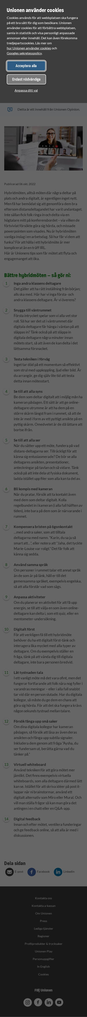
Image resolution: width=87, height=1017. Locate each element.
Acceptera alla (26, 65)
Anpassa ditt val (26, 90)
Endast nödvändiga (26, 79)
